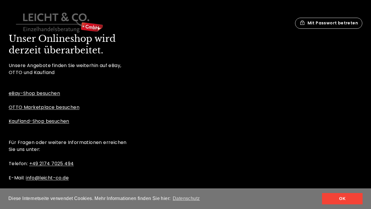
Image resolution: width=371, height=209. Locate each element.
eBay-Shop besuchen (34, 93)
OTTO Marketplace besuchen (44, 107)
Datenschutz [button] (186, 198)
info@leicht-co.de (47, 177)
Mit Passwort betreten (333, 23)
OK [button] (342, 198)
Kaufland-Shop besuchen (39, 121)
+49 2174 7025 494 (51, 163)
